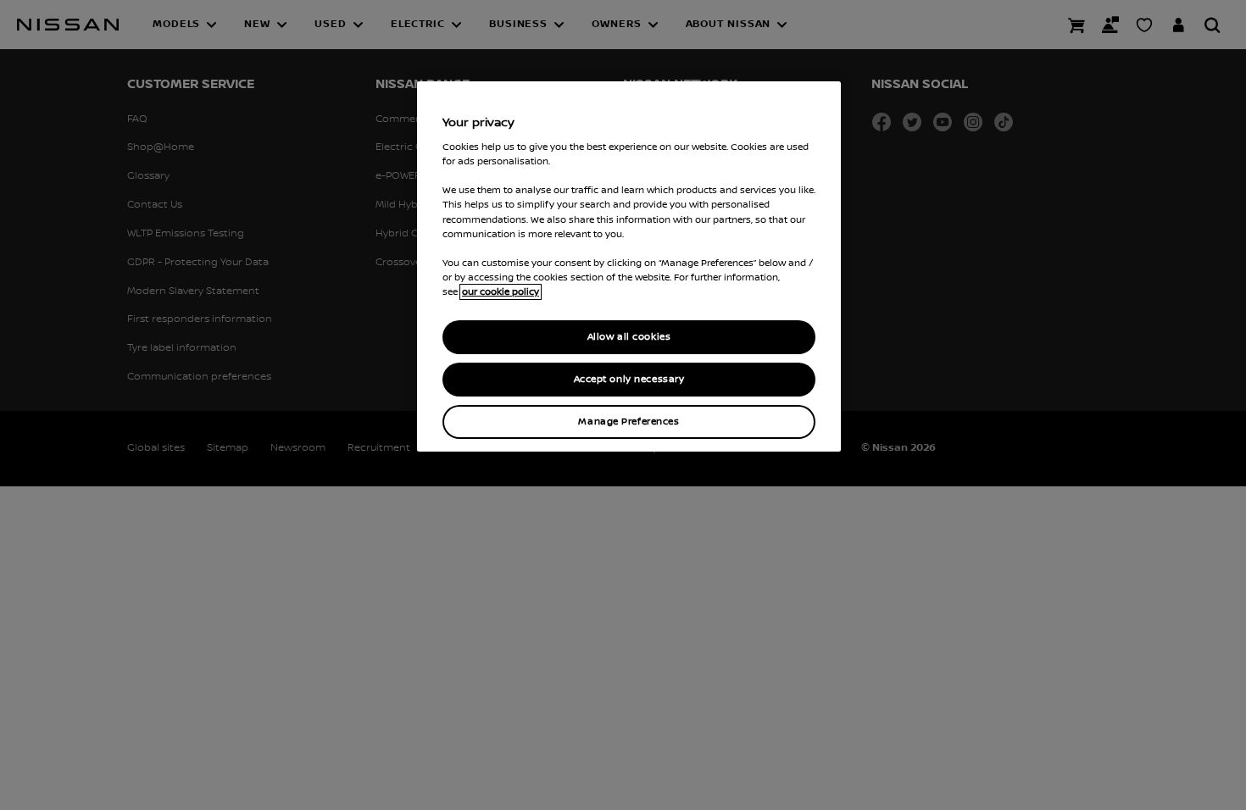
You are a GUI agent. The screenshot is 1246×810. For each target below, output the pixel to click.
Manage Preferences (628, 421)
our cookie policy (500, 291)
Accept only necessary (629, 379)
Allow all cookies (629, 336)
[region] (629, 266)
